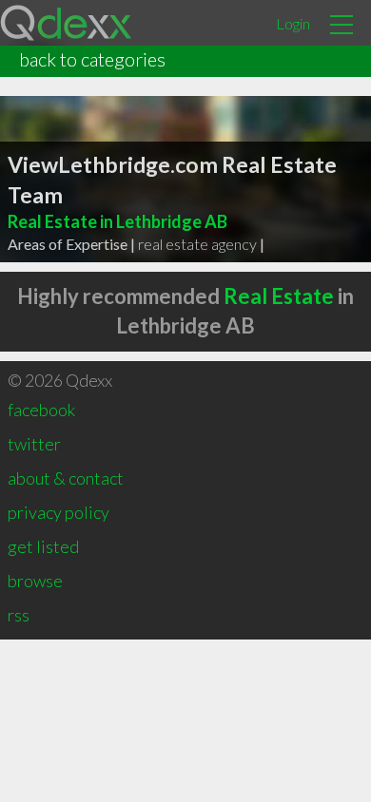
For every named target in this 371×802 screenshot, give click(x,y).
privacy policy (58, 512)
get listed (43, 546)
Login (293, 23)
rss (18, 614)
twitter (34, 443)
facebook (41, 409)
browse (35, 580)
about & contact (66, 478)
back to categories (92, 59)
